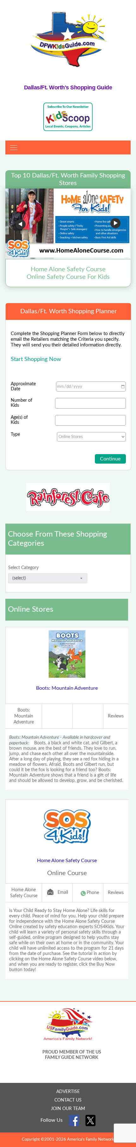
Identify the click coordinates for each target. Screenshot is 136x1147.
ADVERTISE (68, 1092)
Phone (93, 893)
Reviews (116, 716)
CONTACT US (68, 1100)
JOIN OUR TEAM (68, 1109)
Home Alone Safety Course (67, 860)
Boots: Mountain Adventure (67, 688)
